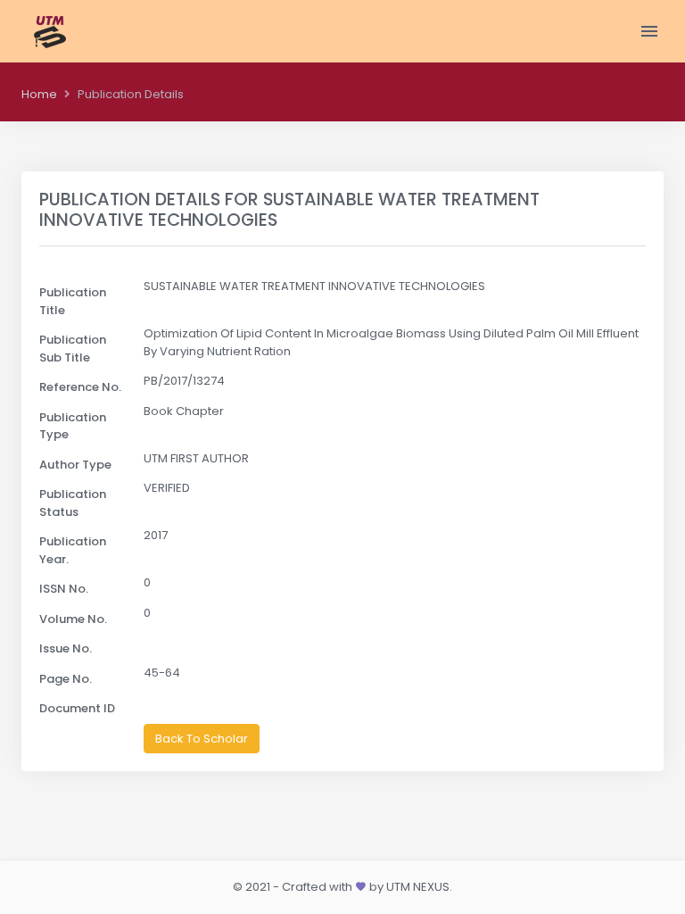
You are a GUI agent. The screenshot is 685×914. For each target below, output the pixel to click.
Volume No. (73, 619)
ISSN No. (63, 588)
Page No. (65, 678)
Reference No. (80, 386)
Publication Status (72, 503)
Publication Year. (72, 550)
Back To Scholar (201, 738)
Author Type (75, 464)
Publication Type (72, 426)
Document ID (77, 708)
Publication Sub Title (72, 348)
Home (39, 94)
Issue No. (65, 648)
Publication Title (72, 301)
